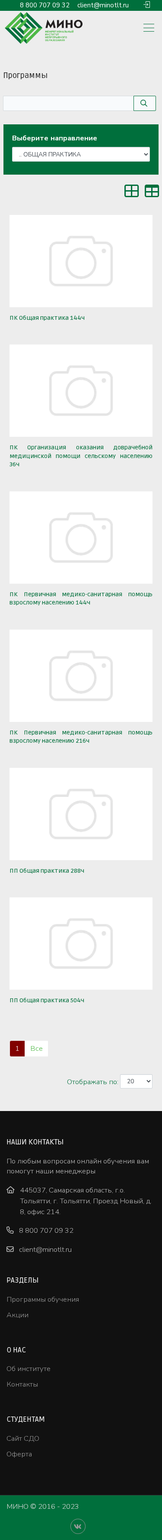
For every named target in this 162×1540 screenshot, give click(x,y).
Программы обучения (42, 1299)
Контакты (22, 1384)
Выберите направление (54, 138)
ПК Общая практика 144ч (47, 318)
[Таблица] (152, 194)
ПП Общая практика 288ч (47, 870)
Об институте (28, 1369)
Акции (17, 1315)
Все (36, 1048)
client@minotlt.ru (103, 5)
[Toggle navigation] (148, 28)
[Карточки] (131, 194)
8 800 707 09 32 (45, 5)
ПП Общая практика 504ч (47, 1000)
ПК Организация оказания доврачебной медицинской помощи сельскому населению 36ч (81, 456)
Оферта (19, 1454)
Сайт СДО (22, 1438)
